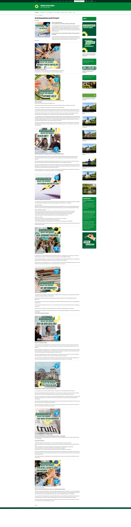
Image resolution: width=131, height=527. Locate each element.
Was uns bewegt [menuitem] (50, 12)
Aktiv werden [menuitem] (57, 12)
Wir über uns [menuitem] (43, 12)
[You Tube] (92, 1)
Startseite (53, 1)
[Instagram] (88, 1)
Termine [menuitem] (70, 12)
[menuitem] (53, 1)
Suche (63, 1)
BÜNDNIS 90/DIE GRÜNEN (47, 6)
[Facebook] (86, 1)
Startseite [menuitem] (37, 12)
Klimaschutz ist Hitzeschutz (88, 221)
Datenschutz (71, 1)
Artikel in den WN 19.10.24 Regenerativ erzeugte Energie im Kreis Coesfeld (88, 61)
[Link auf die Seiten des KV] (89, 68)
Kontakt (56, 1)
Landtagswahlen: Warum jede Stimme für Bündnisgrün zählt (89, 212)
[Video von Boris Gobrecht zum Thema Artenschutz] (89, 162)
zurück (36, 505)
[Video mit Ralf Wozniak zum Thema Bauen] (89, 175)
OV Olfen (36, 15)
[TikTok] (90, 1)
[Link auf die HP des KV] (89, 85)
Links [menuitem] (94, 1)
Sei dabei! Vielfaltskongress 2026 (88, 201)
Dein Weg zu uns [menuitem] (64, 12)
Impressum (66, 1)
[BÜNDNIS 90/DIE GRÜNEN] (36, 6)
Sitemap (60, 1)
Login (36, 1)
